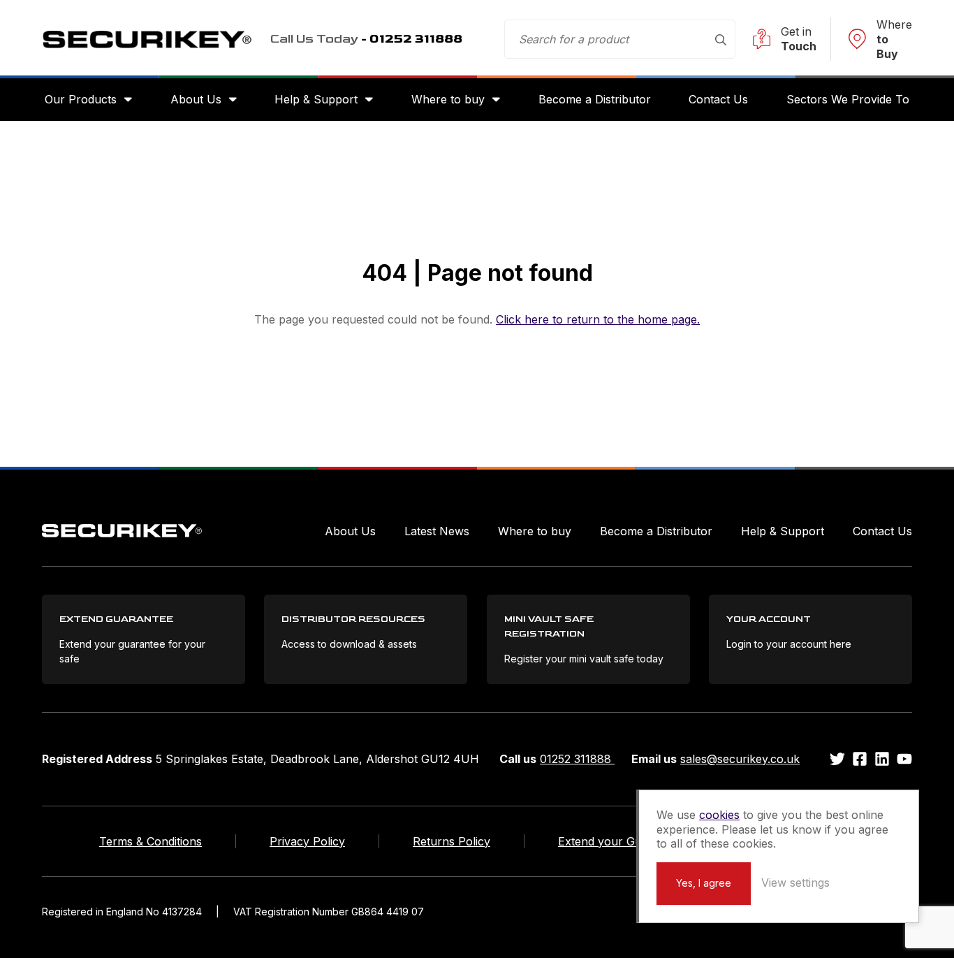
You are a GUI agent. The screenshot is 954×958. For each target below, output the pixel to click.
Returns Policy (451, 841)
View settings (795, 883)
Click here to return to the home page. (598, 319)
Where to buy (448, 99)
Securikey (146, 39)
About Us (195, 99)
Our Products (81, 99)
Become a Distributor (594, 99)
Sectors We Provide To (847, 99)
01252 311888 (577, 759)
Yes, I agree (703, 883)
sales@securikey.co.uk (740, 759)
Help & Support (316, 99)
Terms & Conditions (150, 841)
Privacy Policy (307, 841)
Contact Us (718, 99)
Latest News (436, 531)
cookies (719, 815)
